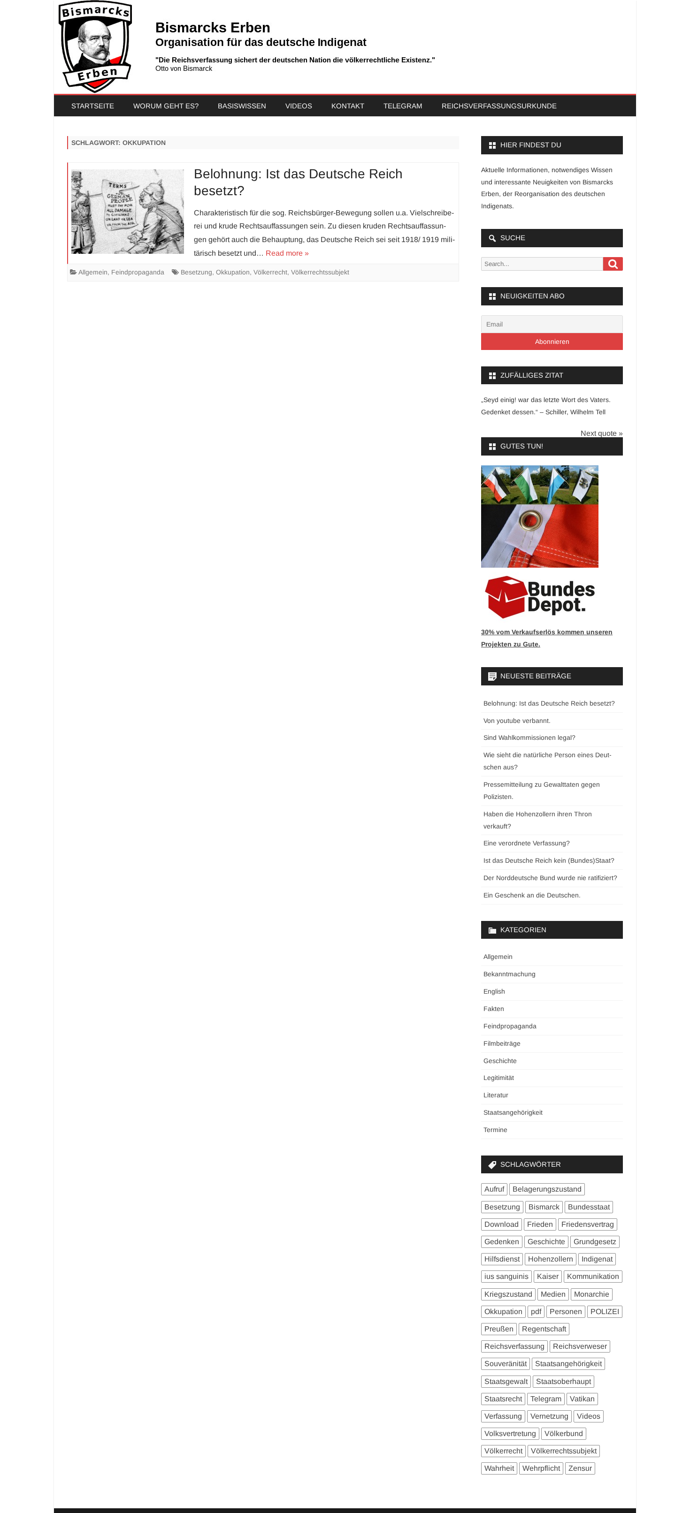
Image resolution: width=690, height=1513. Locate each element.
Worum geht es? (166, 106)
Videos (298, 106)
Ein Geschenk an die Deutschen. (532, 895)
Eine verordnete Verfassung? (526, 843)
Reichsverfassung (514, 1346)
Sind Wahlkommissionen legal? (529, 737)
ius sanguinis (506, 1276)
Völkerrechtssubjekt (320, 272)
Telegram (402, 106)
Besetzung (196, 272)
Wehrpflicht (541, 1468)
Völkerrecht (270, 272)
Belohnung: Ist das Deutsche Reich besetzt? (549, 703)
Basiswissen (242, 106)
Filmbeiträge (502, 1043)
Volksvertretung (510, 1433)
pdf (536, 1311)
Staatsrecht (503, 1399)
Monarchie (591, 1294)
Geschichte (500, 1060)
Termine (495, 1129)
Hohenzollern (550, 1259)
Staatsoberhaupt (563, 1381)
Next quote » (602, 433)
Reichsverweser (580, 1346)
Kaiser (548, 1276)
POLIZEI (604, 1311)
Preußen (499, 1329)
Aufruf (494, 1189)
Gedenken (501, 1242)
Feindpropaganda (137, 272)
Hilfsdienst (502, 1259)
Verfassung (503, 1416)
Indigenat (597, 1259)
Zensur (580, 1468)
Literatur (495, 1095)
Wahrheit (499, 1468)
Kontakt (347, 106)
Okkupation (233, 272)
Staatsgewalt (506, 1381)
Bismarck (544, 1207)
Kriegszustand (508, 1294)
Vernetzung (549, 1416)
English (494, 991)
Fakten (493, 1008)
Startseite (92, 106)
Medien (553, 1294)
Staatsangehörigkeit (513, 1112)
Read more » (287, 253)
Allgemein (92, 272)
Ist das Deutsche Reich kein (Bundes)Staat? (548, 860)
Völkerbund (563, 1433)
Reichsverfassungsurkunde (499, 106)
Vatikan (582, 1399)
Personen (566, 1311)
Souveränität (505, 1364)
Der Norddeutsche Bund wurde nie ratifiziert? (550, 878)
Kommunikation (593, 1276)
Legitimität (498, 1077)
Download (501, 1224)
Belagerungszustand (547, 1189)
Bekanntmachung (509, 974)
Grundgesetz (595, 1242)
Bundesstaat (589, 1207)
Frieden (540, 1224)
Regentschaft (544, 1329)
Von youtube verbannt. (517, 720)
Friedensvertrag (587, 1224)
